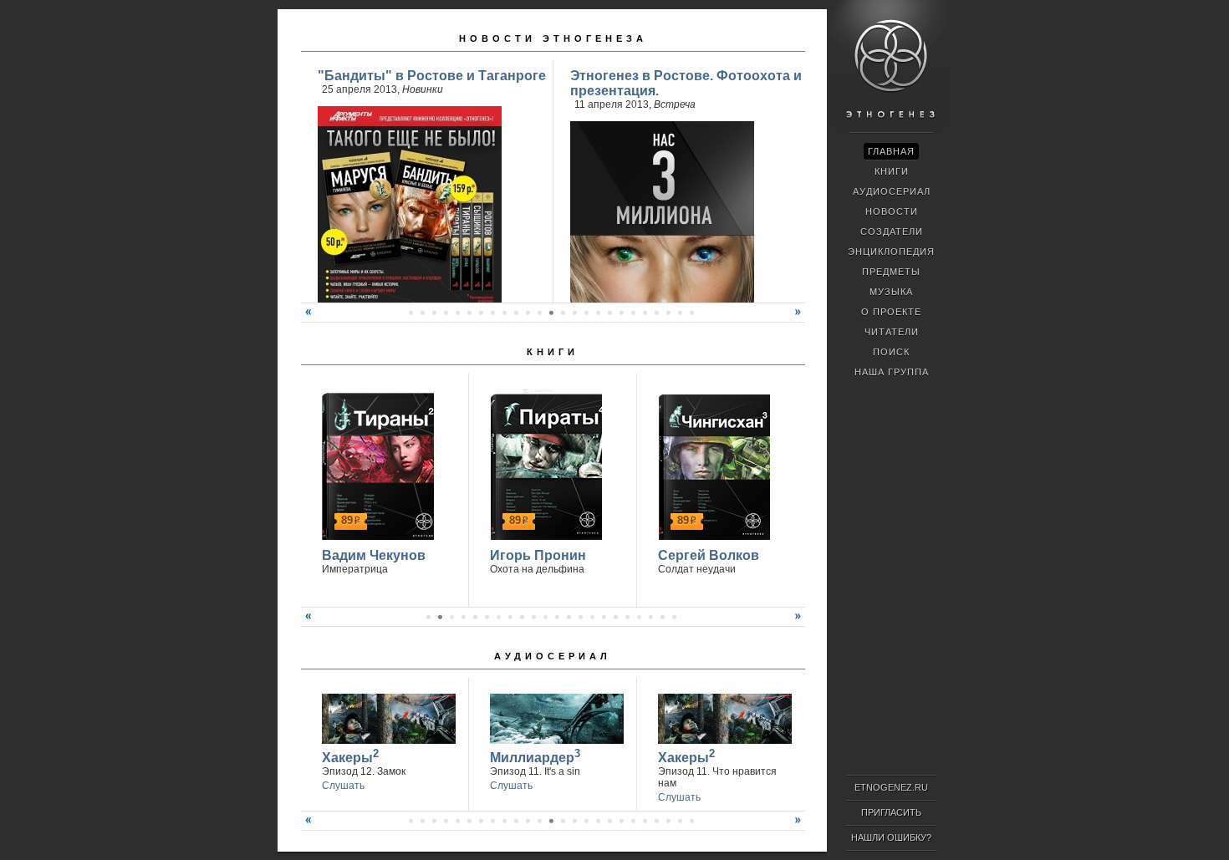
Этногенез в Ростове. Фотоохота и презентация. (686, 83)
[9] (521, 616)
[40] (562, 820)
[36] (515, 820)
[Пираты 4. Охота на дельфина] (544, 464)
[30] (632, 312)
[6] (486, 616)
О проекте (891, 312)
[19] (504, 312)
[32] (656, 312)
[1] (428, 616)
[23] (550, 312)
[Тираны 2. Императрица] (376, 464)
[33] (668, 312)
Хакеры (350, 756)
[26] (586, 312)
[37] (527, 820)
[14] (445, 312)
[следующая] (800, 318)
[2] (439, 616)
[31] (644, 312)
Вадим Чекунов (374, 555)
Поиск (891, 352)
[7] (498, 616)
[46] (632, 820)
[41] (574, 820)
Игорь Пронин (538, 555)
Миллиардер (535, 756)
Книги (553, 352)
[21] (527, 312)
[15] (457, 312)
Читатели (891, 332)
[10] (533, 616)
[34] (679, 312)
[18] (492, 312)
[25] (574, 312)
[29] (621, 312)
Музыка (891, 292)
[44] (609, 820)
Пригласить (891, 812)
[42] (586, 820)
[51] (691, 820)
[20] (515, 312)
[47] (644, 820)
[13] (433, 312)
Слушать (343, 785)
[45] (621, 820)
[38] (539, 820)
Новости (891, 211)
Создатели (891, 231)
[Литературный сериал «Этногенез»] (889, 130)
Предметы (891, 272)
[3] (451, 616)
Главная (891, 151)
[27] (597, 312)
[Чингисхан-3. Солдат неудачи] (712, 464)
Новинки (422, 89)
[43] (597, 820)
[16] (469, 312)
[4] (463, 616)
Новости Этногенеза (553, 38)
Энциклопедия (891, 252)
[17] (480, 312)
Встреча (675, 104)
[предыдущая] (306, 318)
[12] (422, 312)
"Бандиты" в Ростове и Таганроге (432, 76)
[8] (510, 616)
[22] (539, 312)
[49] (668, 820)
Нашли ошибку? (891, 837)
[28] (609, 312)
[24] (562, 312)
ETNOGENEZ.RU (891, 787)
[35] (691, 312)
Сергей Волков (708, 555)
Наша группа (891, 372)
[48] (656, 820)
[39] (550, 820)
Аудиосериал (552, 656)
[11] (410, 312)
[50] (679, 820)
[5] (474, 616)
